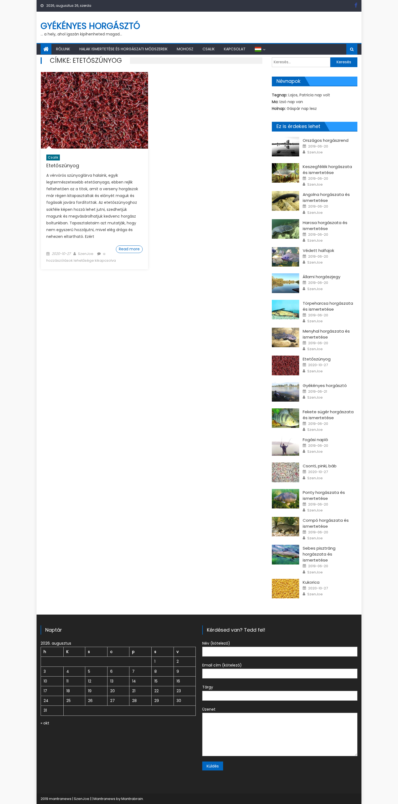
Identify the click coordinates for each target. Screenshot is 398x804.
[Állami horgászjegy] (285, 283)
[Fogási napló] (285, 446)
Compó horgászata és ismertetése (326, 523)
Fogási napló (315, 439)
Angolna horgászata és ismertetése (326, 197)
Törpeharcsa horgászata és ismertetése (328, 306)
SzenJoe (85, 253)
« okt (45, 723)
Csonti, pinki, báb (320, 466)
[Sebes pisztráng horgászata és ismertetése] (285, 554)
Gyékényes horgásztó (325, 385)
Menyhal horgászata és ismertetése (326, 334)
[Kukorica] (285, 588)
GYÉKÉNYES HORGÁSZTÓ (90, 26)
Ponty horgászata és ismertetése (324, 495)
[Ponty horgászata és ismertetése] (285, 498)
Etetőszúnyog (62, 165)
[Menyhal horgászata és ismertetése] (285, 337)
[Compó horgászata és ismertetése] (285, 526)
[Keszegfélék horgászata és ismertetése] (285, 173)
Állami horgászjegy (321, 277)
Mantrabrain (132, 798)
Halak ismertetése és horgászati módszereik (123, 49)
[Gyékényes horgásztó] (285, 392)
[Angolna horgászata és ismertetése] (285, 201)
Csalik (209, 49)
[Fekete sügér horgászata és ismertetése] (285, 418)
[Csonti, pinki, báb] (285, 472)
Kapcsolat (235, 49)
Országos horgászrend (325, 140)
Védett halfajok (318, 250)
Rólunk (63, 49)
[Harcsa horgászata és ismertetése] (285, 229)
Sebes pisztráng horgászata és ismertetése (319, 554)
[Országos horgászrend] (285, 146)
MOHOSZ (185, 49)
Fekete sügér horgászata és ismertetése (328, 415)
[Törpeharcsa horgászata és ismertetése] (285, 309)
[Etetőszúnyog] (94, 110)
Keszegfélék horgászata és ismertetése (327, 169)
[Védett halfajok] (285, 257)
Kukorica (311, 582)
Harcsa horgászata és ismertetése (325, 225)
